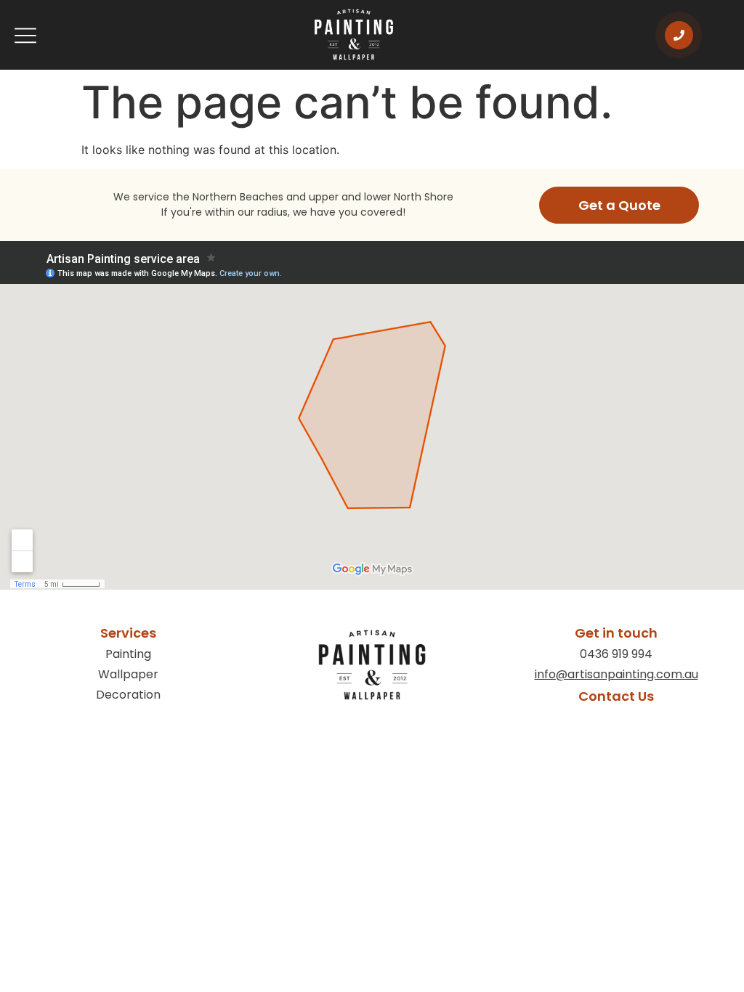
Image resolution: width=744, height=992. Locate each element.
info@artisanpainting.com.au (616, 674)
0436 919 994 (616, 654)
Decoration (128, 694)
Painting (128, 654)
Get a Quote (619, 205)
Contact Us (616, 696)
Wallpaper (128, 674)
